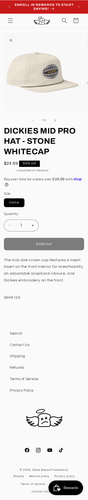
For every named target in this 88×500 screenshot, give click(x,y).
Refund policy (39, 476)
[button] (10, 20)
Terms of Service (24, 379)
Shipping (10, 170)
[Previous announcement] (9, 6)
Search (16, 333)
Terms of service (33, 484)
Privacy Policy (22, 390)
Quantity (11, 214)
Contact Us (19, 345)
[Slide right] (55, 120)
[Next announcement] (78, 6)
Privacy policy (64, 476)
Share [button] (15, 313)
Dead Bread (41, 470)
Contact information (46, 491)
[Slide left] (33, 120)
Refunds (17, 367)
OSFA (16, 204)
